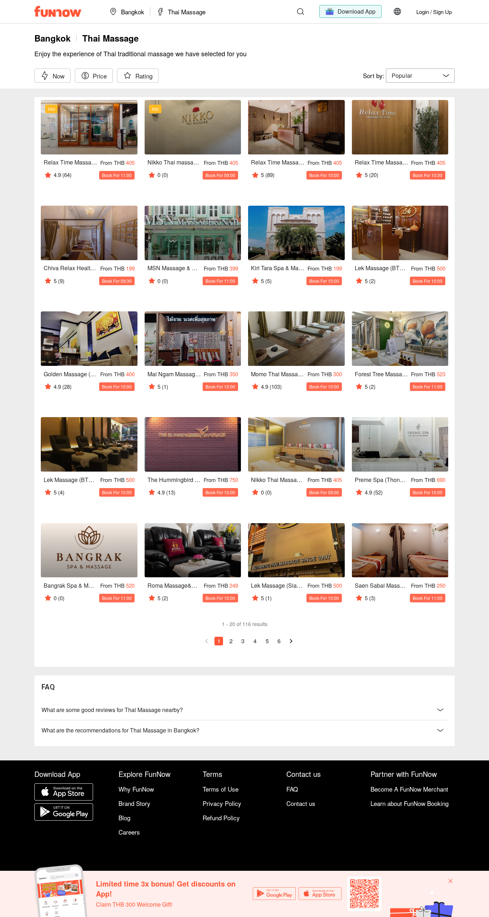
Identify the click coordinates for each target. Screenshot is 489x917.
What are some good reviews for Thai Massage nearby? (112, 710)
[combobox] (420, 75)
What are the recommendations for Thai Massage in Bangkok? (120, 730)
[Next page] (291, 641)
